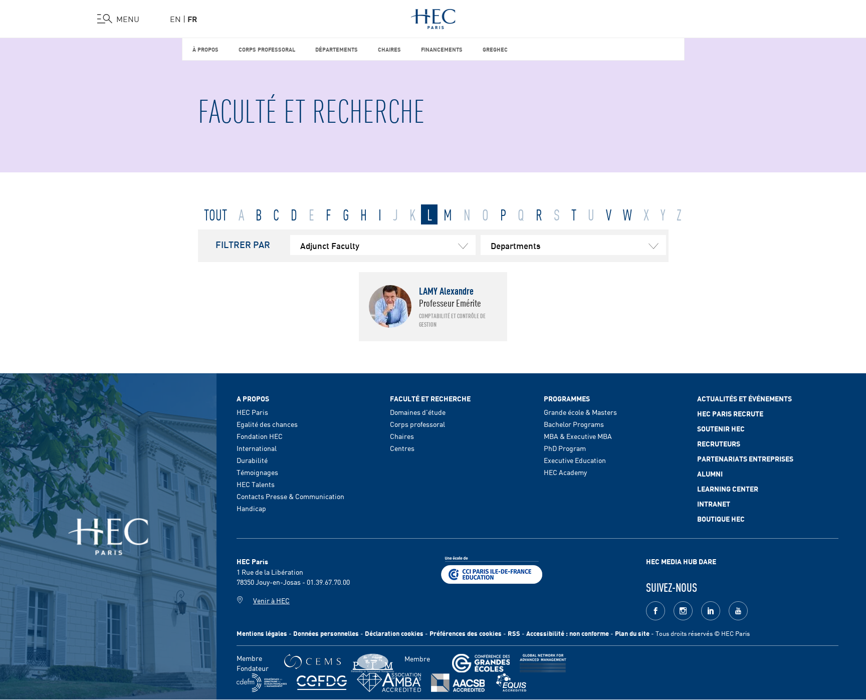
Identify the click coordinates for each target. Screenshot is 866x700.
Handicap (251, 508)
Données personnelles (326, 633)
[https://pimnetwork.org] (372, 663)
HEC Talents (256, 484)
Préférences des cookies (465, 633)
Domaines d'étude (418, 412)
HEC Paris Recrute (730, 413)
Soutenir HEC (721, 428)
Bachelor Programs (574, 424)
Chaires (389, 49)
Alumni (710, 474)
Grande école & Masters (580, 412)
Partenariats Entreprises (745, 458)
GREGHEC (495, 49)
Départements (336, 49)
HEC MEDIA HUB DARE (681, 561)
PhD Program (565, 448)
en (175, 19)
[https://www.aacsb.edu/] (458, 682)
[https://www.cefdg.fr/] (322, 682)
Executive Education (575, 460)
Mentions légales (262, 633)
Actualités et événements (744, 398)
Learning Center (727, 489)
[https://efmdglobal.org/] (511, 682)
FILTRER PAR (242, 244)
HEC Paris (252, 412)
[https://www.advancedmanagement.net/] (543, 663)
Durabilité (252, 460)
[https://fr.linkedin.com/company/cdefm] (262, 682)
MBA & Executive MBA (578, 436)
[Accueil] (433, 17)
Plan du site (632, 633)
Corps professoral (267, 49)
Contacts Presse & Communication (290, 496)
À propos (205, 49)
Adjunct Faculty (329, 245)
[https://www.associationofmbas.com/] (389, 682)
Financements (442, 49)
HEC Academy (565, 472)
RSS (514, 633)
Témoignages (257, 472)
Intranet (713, 504)
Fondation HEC (260, 436)
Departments (515, 245)
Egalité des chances (267, 424)
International (257, 448)
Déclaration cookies (394, 633)
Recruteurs (718, 443)
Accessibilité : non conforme (567, 633)
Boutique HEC (721, 519)
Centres (402, 448)
